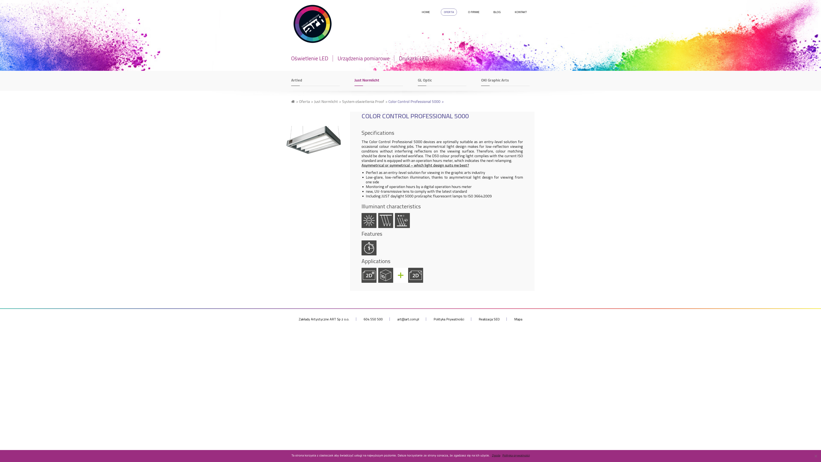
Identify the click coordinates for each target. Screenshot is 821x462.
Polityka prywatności (516, 455)
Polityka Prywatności (449, 319)
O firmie (473, 12)
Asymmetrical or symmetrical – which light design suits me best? (415, 165)
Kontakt (521, 12)
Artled (296, 80)
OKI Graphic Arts (495, 80)
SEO (497, 319)
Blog (497, 12)
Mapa (518, 319)
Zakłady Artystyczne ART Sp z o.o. (324, 319)
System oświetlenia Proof (363, 101)
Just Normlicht (366, 80)
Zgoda (496, 455)
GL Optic (425, 80)
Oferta (449, 12)
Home (426, 12)
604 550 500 (373, 319)
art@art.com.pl (408, 319)
